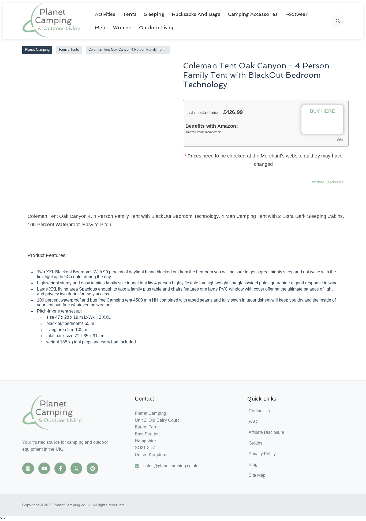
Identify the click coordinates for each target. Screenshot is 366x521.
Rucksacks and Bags (196, 14)
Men (100, 27)
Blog (253, 464)
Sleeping (154, 14)
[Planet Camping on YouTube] (44, 468)
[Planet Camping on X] (76, 468)
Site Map (257, 475)
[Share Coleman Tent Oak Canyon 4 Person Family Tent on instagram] (261, 189)
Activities (105, 14)
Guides (255, 443)
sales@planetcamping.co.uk (170, 466)
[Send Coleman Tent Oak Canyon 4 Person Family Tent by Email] (290, 189)
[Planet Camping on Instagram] (28, 468)
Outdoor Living (157, 27)
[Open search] (338, 21)
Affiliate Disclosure (328, 182)
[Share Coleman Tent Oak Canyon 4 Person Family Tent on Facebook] (232, 189)
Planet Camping (37, 49)
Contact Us (259, 411)
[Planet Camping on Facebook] (60, 468)
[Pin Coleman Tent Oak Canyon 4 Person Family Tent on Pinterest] (275, 189)
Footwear (296, 14)
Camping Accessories (253, 14)
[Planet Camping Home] (51, 21)
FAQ (253, 421)
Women (122, 27)
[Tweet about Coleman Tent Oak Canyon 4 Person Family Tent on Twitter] (246, 189)
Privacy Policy (262, 454)
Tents (129, 14)
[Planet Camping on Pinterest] (92, 468)
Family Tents (69, 49)
